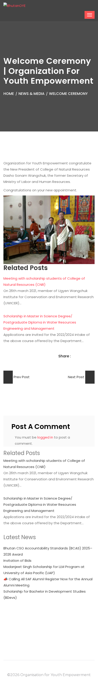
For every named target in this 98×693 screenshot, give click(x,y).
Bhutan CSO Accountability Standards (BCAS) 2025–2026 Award (47, 551)
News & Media (31, 93)
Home (8, 93)
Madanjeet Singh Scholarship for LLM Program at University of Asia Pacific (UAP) (44, 569)
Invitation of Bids (17, 560)
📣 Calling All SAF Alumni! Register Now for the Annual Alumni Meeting (48, 582)
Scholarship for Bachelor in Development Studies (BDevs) (44, 594)
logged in (45, 437)
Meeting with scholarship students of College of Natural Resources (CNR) (44, 463)
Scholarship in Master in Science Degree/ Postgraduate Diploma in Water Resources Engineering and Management (39, 322)
